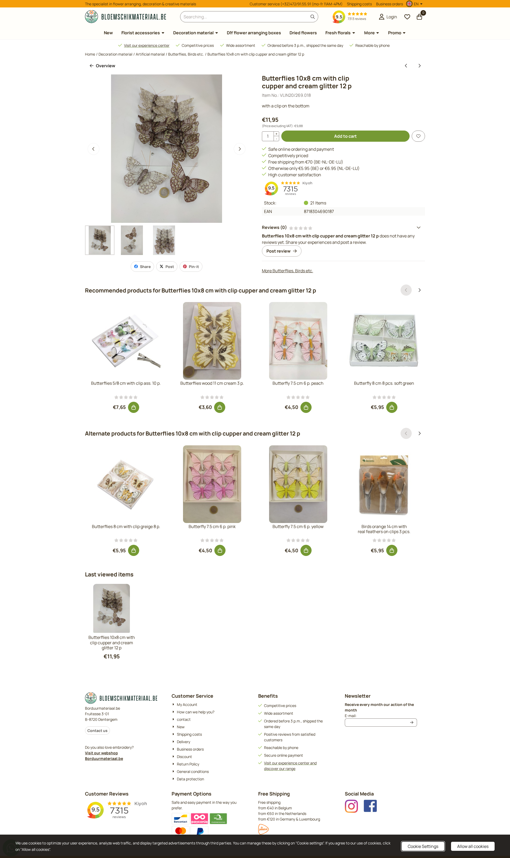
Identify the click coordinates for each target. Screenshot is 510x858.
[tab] (343, 227)
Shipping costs (359, 3)
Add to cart (345, 136)
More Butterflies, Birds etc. (287, 271)
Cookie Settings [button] (423, 846)
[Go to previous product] (406, 65)
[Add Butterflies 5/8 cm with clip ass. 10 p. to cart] (133, 407)
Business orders (389, 3)
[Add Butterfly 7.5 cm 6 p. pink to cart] (220, 550)
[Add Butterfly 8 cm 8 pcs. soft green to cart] (391, 407)
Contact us (97, 730)
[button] (415, 3)
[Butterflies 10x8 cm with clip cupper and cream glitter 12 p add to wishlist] (418, 136)
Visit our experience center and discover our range (290, 765)
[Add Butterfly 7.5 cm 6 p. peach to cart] (306, 407)
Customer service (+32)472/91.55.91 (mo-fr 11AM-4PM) (296, 3)
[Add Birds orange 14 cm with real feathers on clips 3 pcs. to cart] (391, 550)
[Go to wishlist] (407, 16)
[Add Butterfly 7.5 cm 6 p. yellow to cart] (306, 550)
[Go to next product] (419, 65)
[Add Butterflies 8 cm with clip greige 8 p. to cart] (133, 550)
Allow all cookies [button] (472, 846)
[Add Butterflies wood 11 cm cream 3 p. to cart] (219, 407)
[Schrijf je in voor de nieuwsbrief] (412, 722)
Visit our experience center (146, 45)
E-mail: (381, 715)
